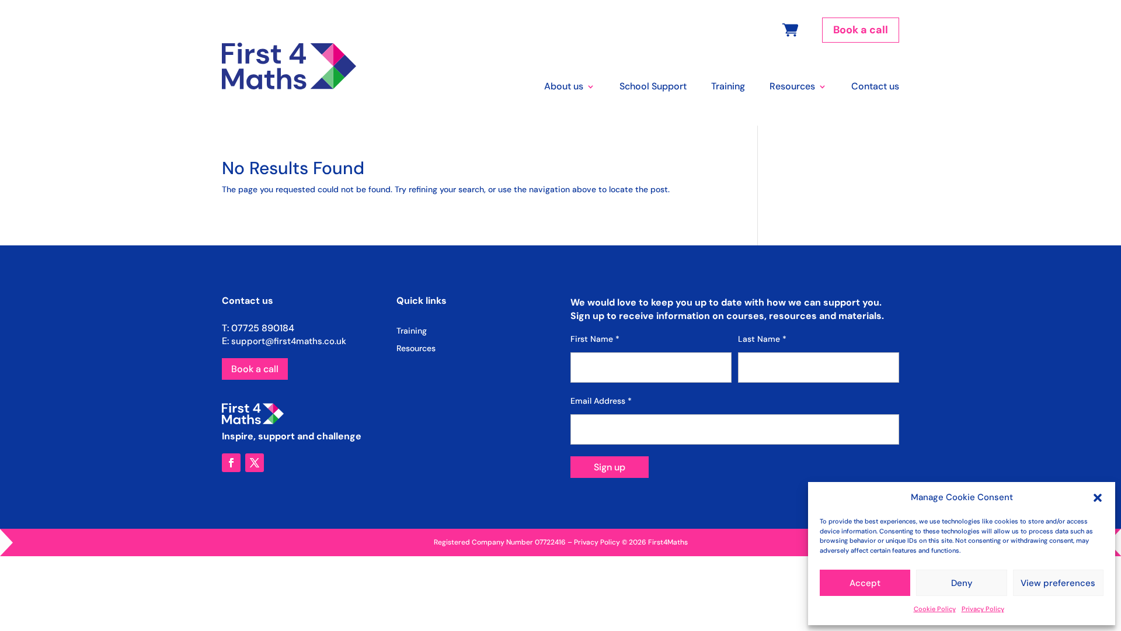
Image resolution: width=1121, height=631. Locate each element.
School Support (653, 87)
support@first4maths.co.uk (288, 341)
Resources (792, 87)
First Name (594, 339)
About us (563, 87)
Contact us (875, 87)
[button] (1097, 498)
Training (728, 87)
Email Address (601, 401)
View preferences (1058, 583)
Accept (865, 583)
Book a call (860, 30)
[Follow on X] (254, 462)
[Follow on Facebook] (231, 462)
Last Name (762, 339)
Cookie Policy (935, 609)
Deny (962, 583)
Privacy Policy (983, 609)
